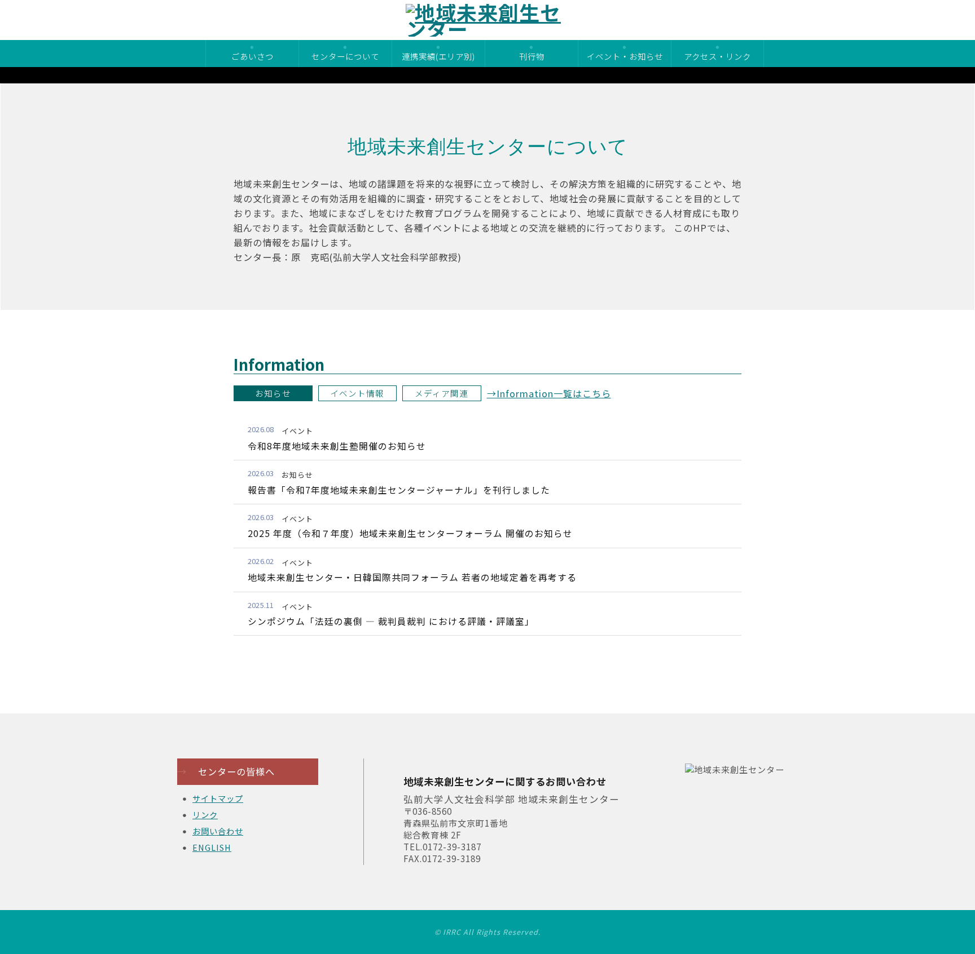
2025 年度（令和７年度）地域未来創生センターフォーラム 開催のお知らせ (410, 533)
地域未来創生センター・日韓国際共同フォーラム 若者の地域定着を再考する (412, 577)
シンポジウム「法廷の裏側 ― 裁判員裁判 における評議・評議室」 (391, 621)
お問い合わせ (217, 831)
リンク (205, 814)
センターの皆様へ (226, 771)
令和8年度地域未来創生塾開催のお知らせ (337, 446)
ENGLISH (211, 847)
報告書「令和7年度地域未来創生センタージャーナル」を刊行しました (399, 489)
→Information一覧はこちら (549, 393)
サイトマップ (217, 798)
